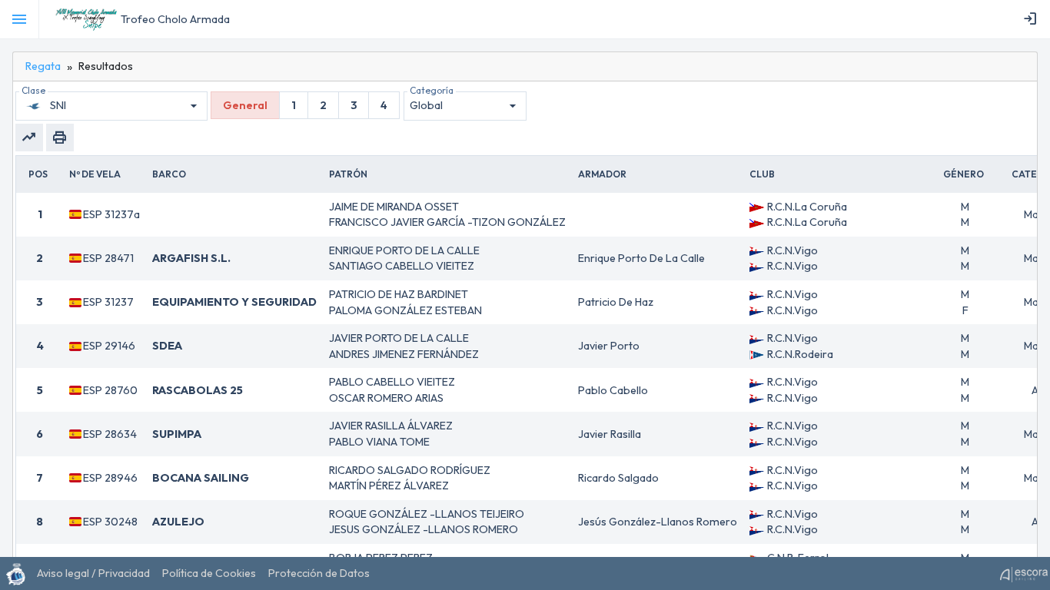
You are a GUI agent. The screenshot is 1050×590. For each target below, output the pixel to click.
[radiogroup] (305, 105)
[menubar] (1033, 19)
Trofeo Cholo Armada (175, 19)
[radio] (245, 105)
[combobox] (126, 106)
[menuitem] (1033, 19)
